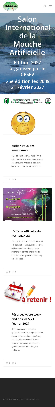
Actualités (12, 114)
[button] (50, 6)
